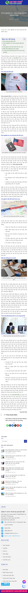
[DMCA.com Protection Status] (5, 584)
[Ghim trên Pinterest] (18, 425)
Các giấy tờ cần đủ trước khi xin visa (13, 47)
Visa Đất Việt (15, 394)
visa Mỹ (15, 58)
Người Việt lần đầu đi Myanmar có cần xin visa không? (15, 488)
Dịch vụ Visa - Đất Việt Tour (12, 536)
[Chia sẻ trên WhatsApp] (7, 425)
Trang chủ (3, 29)
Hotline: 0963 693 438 (20, 591)
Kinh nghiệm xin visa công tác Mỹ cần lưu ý (13, 44)
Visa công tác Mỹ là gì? (9, 41)
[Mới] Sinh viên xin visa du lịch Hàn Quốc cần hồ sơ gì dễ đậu (14, 462)
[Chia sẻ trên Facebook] (10, 425)
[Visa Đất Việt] (14, 2)
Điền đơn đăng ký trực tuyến (11, 48)
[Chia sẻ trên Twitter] (12, 425)
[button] (2, 2)
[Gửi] (25, 441)
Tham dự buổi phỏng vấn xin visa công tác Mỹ (13, 51)
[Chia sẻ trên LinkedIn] (20, 425)
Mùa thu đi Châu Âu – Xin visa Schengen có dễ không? (13, 482)
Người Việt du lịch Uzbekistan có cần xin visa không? (15, 456)
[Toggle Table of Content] (23, 39)
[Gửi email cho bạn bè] (15, 425)
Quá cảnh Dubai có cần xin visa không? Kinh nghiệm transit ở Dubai (16, 450)
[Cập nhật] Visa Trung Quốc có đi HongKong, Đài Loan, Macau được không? (14, 469)
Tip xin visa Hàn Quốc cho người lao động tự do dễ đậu (15, 476)
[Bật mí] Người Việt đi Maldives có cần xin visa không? (16, 494)
